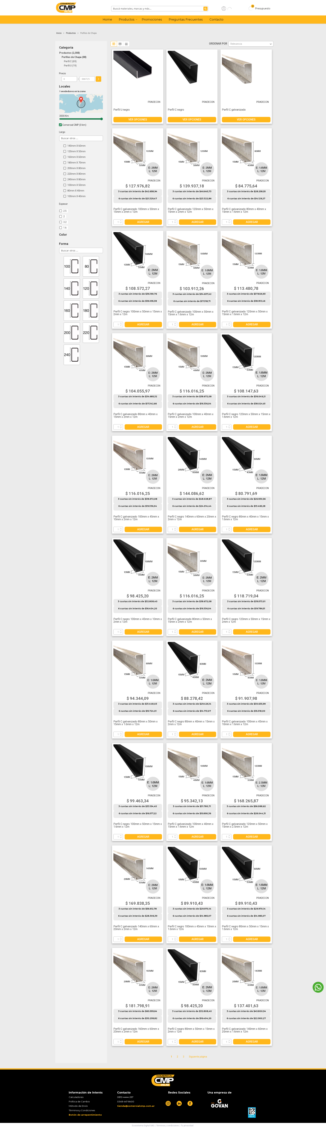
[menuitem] (107, 19)
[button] (226, 8)
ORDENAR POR (219, 43)
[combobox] (159, 8)
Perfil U (70, 65)
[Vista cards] (114, 44)
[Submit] (205, 9)
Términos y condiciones (167, 1125)
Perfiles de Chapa (74, 57)
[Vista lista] (120, 44)
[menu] (163, 19)
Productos (71, 33)
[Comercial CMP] (82, 8)
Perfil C (70, 61)
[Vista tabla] (126, 44)
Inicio (59, 33)
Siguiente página (198, 1056)
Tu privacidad (187, 1125)
